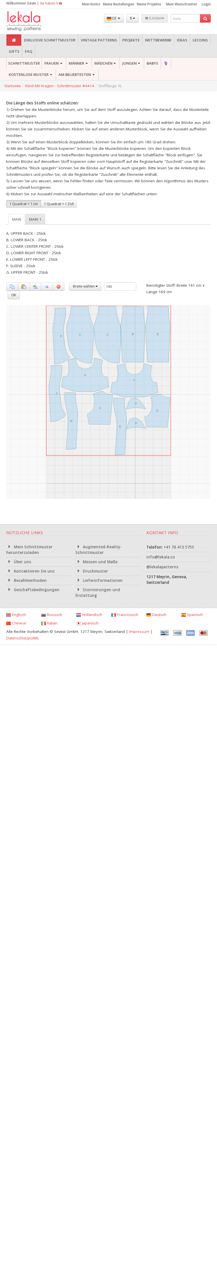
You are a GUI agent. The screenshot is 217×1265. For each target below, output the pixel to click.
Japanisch (90, 623)
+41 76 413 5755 (179, 547)
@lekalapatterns (162, 566)
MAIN (16, 219)
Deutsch (158, 614)
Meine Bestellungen (118, 4)
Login (206, 4)
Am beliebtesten (74, 74)
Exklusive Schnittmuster (49, 40)
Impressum (139, 631)
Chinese (18, 623)
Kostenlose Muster (29, 74)
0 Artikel (155, 18)
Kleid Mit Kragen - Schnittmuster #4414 (59, 85)
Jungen (129, 63)
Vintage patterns (99, 40)
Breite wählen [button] (84, 286)
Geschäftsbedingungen (36, 589)
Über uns (22, 561)
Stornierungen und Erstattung (97, 592)
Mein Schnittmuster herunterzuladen (29, 549)
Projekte (131, 40)
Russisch (54, 614)
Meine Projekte (149, 4)
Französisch (127, 614)
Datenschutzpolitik (22, 638)
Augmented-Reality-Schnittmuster (98, 549)
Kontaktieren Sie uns (34, 571)
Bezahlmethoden (30, 580)
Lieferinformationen (102, 580)
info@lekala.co (160, 557)
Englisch (18, 614)
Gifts (14, 51)
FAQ (28, 51)
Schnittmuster (24, 63)
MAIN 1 (35, 219)
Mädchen (103, 63)
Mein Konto (91, 4)
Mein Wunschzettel (181, 4)
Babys (152, 63)
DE (114, 18)
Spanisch (194, 614)
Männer (76, 63)
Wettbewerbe (158, 40)
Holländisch (91, 614)
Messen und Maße (100, 561)
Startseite (12, 85)
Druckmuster (95, 571)
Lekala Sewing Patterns (34, 21)
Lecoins (200, 40)
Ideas (182, 40)
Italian (51, 623)
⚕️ (166, 63)
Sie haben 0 (49, 3)
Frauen (51, 63)
